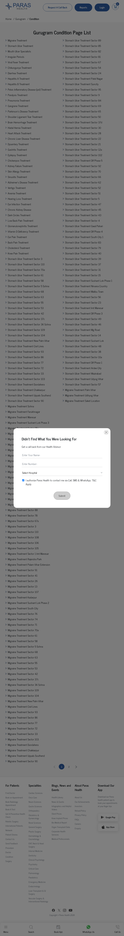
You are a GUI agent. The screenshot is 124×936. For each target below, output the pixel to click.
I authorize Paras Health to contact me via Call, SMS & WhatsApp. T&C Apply (61, 482)
